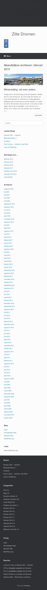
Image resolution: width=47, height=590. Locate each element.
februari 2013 (8, 321)
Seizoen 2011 (8, 168)
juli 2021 (6, 192)
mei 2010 (7, 372)
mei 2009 (7, 384)
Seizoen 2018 (7, 520)
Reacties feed (8, 436)
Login (6, 429)
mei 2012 (7, 336)
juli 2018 (6, 225)
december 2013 (9, 303)
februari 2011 (8, 360)
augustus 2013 (9, 309)
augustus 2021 (9, 189)
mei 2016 (7, 255)
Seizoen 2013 (8, 162)
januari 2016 (8, 267)
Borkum (28, 577)
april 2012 (7, 339)
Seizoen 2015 (7, 514)
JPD (4, 568)
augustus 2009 (9, 378)
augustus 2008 (9, 397)
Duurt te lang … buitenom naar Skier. (16, 144)
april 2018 (7, 228)
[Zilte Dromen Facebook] (6, 41)
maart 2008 (7, 409)
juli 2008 (6, 400)
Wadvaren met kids (9, 529)
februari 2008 (8, 412)
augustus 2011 (9, 351)
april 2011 (7, 357)
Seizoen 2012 (8, 165)
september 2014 (9, 285)
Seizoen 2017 (7, 517)
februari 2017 (8, 240)
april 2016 (7, 258)
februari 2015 (8, 276)
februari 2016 (8, 264)
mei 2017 (7, 234)
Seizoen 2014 (8, 159)
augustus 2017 (9, 231)
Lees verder (38, 115)
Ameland (7, 141)
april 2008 (7, 406)
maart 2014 (7, 297)
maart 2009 (7, 391)
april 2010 (7, 376)
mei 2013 (7, 318)
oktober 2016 (8, 246)
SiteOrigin (27, 585)
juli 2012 (6, 330)
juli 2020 (6, 195)
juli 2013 (6, 312)
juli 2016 (6, 252)
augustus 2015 (9, 273)
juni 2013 (7, 315)
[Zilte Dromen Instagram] (6, 46)
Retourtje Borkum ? (10, 138)
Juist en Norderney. (10, 147)
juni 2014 (7, 294)
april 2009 (7, 388)
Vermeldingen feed (10, 432)
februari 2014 (8, 300)
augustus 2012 (9, 327)
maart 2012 (7, 342)
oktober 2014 (8, 282)
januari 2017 (8, 243)
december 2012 (9, 324)
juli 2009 (6, 382)
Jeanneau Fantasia (10, 174)
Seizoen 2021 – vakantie (12, 135)
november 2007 (9, 415)
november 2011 (9, 345)
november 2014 (9, 279)
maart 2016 (7, 261)
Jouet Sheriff (8, 177)
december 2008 (9, 394)
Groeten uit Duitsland (24, 574)
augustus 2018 (9, 222)
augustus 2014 (9, 288)
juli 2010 (6, 366)
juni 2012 (7, 333)
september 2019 (9, 204)
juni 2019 (7, 210)
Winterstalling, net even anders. (20, 89)
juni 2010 (7, 369)
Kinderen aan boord (10, 171)
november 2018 (9, 219)
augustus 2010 (9, 363)
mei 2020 (7, 201)
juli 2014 (6, 291)
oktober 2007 (8, 418)
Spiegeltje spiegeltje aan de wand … (21, 568)
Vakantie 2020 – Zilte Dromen (13, 577)
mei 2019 (7, 213)
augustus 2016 (9, 249)
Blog (4, 493)
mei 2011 (7, 354)
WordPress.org (9, 438)
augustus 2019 (9, 207)
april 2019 (7, 216)
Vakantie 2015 (8, 526)
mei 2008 (7, 403)
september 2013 (9, 306)
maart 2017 (7, 237)
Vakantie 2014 (8, 523)
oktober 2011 (8, 348)
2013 (5, 490)
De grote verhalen (9, 496)
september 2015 (9, 270)
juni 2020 (7, 198)
